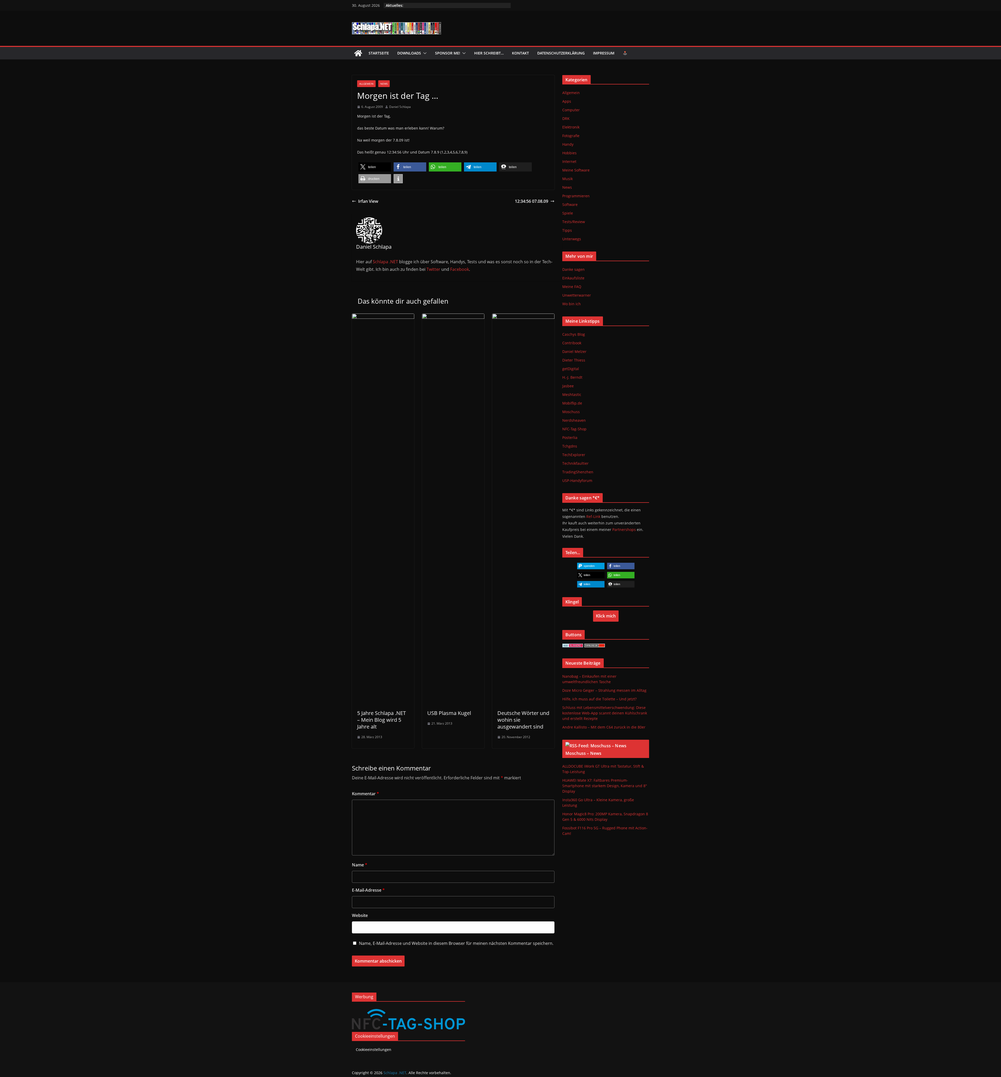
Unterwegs (571, 238)
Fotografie (570, 135)
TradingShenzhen (577, 471)
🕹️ (625, 53)
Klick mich (606, 616)
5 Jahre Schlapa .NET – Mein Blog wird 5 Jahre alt (381, 719)
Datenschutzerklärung (561, 53)
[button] (424, 53)
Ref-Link (593, 516)
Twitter (433, 269)
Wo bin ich (571, 303)
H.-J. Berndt (572, 377)
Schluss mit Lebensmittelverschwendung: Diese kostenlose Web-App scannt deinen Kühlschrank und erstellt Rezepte (604, 713)
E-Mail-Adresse (368, 890)
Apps (566, 101)
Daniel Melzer (574, 351)
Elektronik (570, 127)
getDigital (570, 368)
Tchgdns (569, 446)
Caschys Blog (573, 334)
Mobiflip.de (572, 403)
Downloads (409, 53)
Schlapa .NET (385, 262)
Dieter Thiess (573, 360)
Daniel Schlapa (400, 107)
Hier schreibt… (489, 53)
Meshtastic (571, 394)
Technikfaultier (575, 463)
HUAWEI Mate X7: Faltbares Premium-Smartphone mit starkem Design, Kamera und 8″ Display (604, 786)
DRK (566, 118)
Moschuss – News (583, 753)
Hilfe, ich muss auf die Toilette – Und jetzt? (599, 698)
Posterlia (569, 437)
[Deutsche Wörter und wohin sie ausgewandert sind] (523, 317)
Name (359, 865)
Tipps (567, 230)
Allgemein (366, 83)
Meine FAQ (571, 286)
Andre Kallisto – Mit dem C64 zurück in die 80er (603, 727)
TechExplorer (573, 454)
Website (360, 915)
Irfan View (368, 201)
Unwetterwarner (576, 295)
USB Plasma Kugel (449, 713)
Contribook (571, 342)
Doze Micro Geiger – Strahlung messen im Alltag (604, 690)
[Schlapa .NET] (358, 53)
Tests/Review (573, 221)
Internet (569, 161)
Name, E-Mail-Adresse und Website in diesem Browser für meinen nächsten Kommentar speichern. (456, 943)
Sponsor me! (447, 53)
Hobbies (569, 152)
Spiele (567, 213)
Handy (567, 144)
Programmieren (576, 195)
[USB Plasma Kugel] (453, 317)
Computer (571, 109)
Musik (567, 178)
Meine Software (576, 170)
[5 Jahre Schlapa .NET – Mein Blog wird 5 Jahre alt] (383, 317)
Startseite (379, 53)
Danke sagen (573, 269)
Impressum (603, 53)
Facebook (459, 269)
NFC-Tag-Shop (574, 428)
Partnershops (624, 529)
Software (570, 204)
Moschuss (571, 411)
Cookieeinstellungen (373, 1037)
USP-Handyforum (577, 480)
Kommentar (365, 794)
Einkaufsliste (573, 278)
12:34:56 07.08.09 (531, 201)
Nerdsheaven (574, 420)
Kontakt (520, 53)
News (384, 83)
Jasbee (568, 385)
